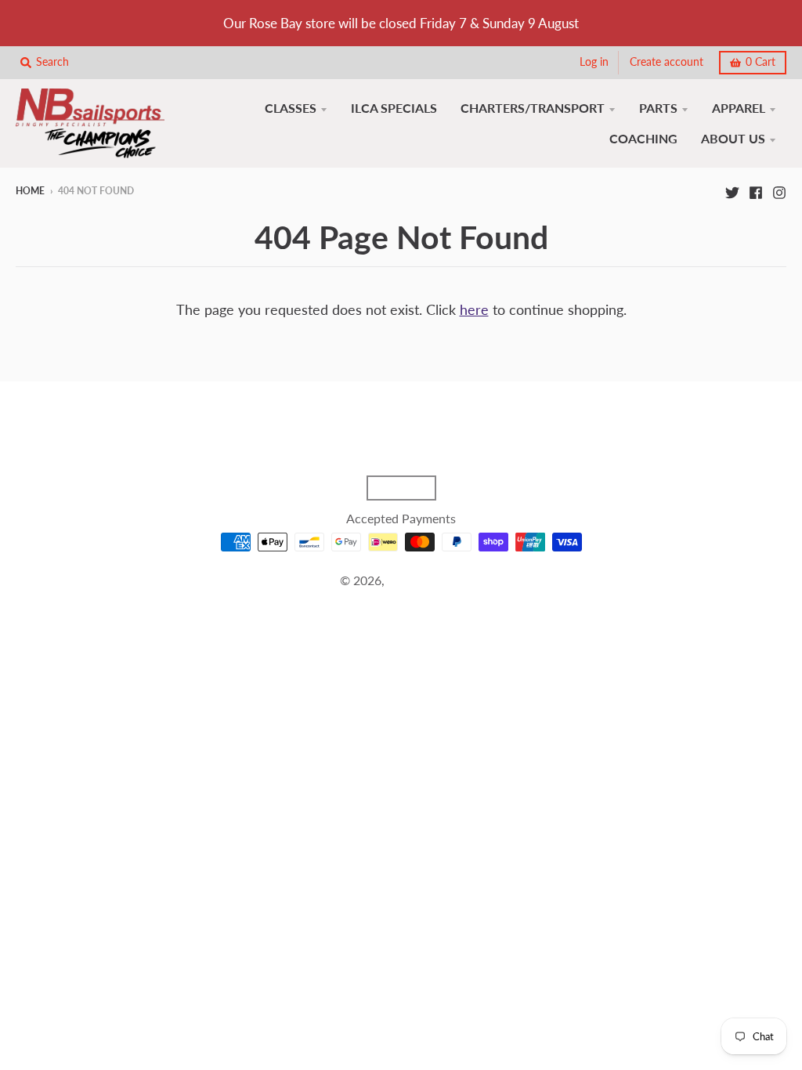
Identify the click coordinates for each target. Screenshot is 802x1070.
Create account (666, 62)
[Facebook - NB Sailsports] (756, 190)
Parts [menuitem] (658, 107)
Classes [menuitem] (290, 107)
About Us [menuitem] (733, 138)
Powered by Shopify (401, 599)
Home (30, 191)
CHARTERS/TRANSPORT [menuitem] (533, 107)
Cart (760, 62)
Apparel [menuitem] (738, 107)
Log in (594, 62)
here (474, 309)
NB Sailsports (425, 580)
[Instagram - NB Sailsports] (779, 190)
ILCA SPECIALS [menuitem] (394, 107)
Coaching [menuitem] (643, 138)
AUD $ (393, 488)
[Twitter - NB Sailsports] (732, 190)
